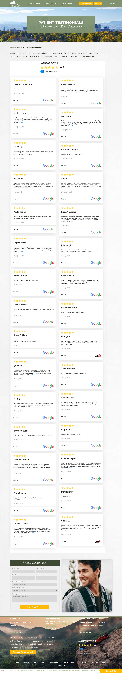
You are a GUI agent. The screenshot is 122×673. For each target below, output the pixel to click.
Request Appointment (23, 652)
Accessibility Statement (79, 670)
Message (15, 594)
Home (12, 47)
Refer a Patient (85, 3)
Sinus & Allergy (68, 662)
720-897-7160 (35, 3)
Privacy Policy (52, 670)
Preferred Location (18, 587)
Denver (46, 3)
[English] (2, 670)
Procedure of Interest (19, 581)
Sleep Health (53, 662)
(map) (27, 625)
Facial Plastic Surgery (98, 662)
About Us (20, 47)
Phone (38, 575)
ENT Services (39, 662)
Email (14, 575)
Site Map (42, 670)
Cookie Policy (64, 670)
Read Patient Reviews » (87, 653)
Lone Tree (56, 3)
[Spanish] (4, 670)
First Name (16, 568)
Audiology (82, 662)
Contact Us (61, 665)
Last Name (40, 568)
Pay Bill (98, 3)
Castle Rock (67, 3)
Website (92, 670)
